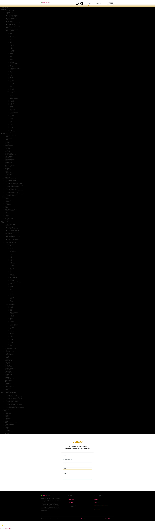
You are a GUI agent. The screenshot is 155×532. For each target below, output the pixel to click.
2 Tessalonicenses (14, 112)
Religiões (7, 213)
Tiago (11, 121)
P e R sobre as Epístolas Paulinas (12, 192)
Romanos (12, 100)
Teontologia (7, 390)
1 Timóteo (12, 113)
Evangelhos (9, 21)
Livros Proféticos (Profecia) (13, 18)
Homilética (7, 163)
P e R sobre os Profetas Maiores (12, 186)
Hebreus (11, 119)
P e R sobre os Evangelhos (11, 189)
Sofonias (12, 85)
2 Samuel (12, 45)
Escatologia (7, 150)
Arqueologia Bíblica (9, 141)
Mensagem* (65, 473)
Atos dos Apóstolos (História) (13, 22)
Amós (11, 75)
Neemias (12, 54)
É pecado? (7, 201)
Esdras (11, 53)
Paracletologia (8, 169)
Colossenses (12, 109)
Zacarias (11, 88)
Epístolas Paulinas (11, 24)
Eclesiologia (7, 148)
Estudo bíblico (8, 204)
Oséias (11, 72)
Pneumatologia (8, 174)
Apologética (7, 139)
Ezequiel (12, 69)
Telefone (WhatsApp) (67, 459)
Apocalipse (9, 27)
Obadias (11, 77)
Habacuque (12, 83)
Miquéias (12, 80)
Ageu (11, 86)
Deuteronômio (13, 38)
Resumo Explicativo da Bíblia (11, 29)
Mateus (11, 92)
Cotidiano (7, 198)
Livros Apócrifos (8, 166)
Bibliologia (7, 142)
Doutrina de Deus (8, 147)
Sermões (7, 215)
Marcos (11, 94)
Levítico (11, 35)
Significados (7, 216)
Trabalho (7, 219)
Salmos (11, 59)
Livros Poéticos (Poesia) (12, 15)
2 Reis (11, 48)
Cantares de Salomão (14, 63)
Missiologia (7, 168)
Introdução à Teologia (9, 165)
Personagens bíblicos (9, 210)
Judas (11, 130)
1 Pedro (11, 122)
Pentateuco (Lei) (10, 13)
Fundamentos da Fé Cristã (10, 154)
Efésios (11, 106)
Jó (10, 57)
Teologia (4, 133)
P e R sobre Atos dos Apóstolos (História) (14, 191)
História (6, 207)
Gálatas (11, 104)
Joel (11, 74)
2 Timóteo (12, 115)
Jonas (11, 78)
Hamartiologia (8, 157)
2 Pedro (11, 124)
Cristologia (7, 144)
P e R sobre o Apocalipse (10, 195)
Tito (10, 116)
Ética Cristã (7, 151)
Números (12, 36)
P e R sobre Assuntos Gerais (11, 180)
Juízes (11, 41)
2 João (11, 127)
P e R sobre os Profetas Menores (12, 188)
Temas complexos (9, 218)
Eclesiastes (12, 62)
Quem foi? (7, 212)
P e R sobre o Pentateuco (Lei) (11, 181)
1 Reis (11, 47)
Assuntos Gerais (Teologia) (10, 135)
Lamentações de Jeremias (15, 68)
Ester (11, 56)
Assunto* (65, 468)
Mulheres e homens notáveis (11, 209)
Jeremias (12, 66)
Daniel (11, 71)
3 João (11, 128)
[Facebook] (81, 3)
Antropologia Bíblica (9, 138)
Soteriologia (7, 175)
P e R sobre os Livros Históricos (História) (14, 184)
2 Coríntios (12, 103)
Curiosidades (8, 200)
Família (6, 206)
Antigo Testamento (9, 12)
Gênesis (11, 32)
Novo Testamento (8, 19)
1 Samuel (12, 44)
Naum (11, 82)
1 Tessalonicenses (14, 110)
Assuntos (5, 197)
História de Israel (8, 162)
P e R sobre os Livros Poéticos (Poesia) (13, 183)
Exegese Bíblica (8, 153)
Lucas (11, 95)
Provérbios (12, 60)
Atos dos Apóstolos (14, 98)
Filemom (11, 118)
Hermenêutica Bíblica (9, 159)
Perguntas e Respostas (9, 178)
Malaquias (12, 89)
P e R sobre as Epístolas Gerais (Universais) (14, 194)
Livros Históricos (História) (13, 16)
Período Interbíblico (9, 172)
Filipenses (12, 107)
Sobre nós (5, 221)
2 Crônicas (12, 51)
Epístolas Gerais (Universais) (13, 25)
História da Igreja (8, 160)
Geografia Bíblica (8, 156)
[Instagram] (77, 3)
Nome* (64, 455)
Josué (11, 39)
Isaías (11, 65)
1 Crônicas (12, 50)
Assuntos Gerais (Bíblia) (10, 10)
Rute (11, 42)
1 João (11, 125)
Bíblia (4, 9)
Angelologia (7, 136)
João (11, 97)
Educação (7, 203)
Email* (64, 464)
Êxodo (11, 33)
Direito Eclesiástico (9, 145)
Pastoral (6, 171)
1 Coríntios (12, 101)
